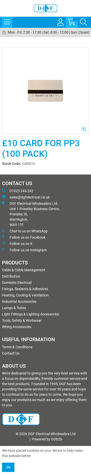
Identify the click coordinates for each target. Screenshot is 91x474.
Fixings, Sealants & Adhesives (25, 289)
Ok (8, 467)
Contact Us (10, 353)
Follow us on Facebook (28, 237)
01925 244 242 (21, 191)
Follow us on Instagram (28, 250)
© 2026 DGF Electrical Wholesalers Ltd (46, 434)
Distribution (11, 276)
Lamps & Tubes (14, 308)
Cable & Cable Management (23, 270)
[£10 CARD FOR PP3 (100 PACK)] (45, 90)
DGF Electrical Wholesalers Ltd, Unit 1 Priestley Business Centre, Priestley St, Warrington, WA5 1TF (35, 214)
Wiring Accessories (16, 327)
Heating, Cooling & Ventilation (25, 295)
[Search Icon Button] (83, 22)
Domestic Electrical (17, 283)
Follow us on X (21, 244)
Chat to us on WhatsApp (29, 231)
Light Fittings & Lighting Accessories (30, 314)
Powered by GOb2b (47, 439)
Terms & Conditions (17, 347)
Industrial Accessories (19, 302)
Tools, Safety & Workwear (22, 320)
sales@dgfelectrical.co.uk (30, 197)
